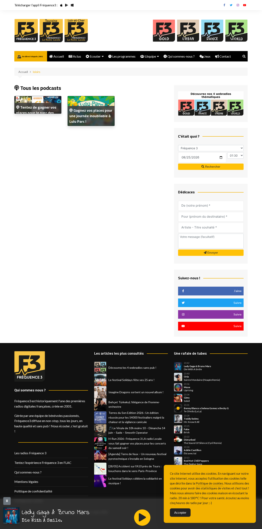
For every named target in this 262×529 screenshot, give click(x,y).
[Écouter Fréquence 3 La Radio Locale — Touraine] (51, 30)
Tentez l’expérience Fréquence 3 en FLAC (42, 462)
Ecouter (95, 56)
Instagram (238, 5)
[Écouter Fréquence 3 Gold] (164, 30)
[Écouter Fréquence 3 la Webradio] (26, 30)
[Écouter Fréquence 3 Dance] (212, 30)
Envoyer (212, 252)
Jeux (206, 56)
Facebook (224, 5)
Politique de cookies (209, 483)
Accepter (180, 512)
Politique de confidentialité (33, 491)
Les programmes (124, 56)
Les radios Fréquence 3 (30, 453)
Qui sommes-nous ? (181, 56)
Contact (225, 56)
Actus (76, 56)
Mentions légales (26, 481)
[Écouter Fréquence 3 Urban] (188, 30)
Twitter (231, 5)
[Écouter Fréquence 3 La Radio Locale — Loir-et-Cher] (76, 30)
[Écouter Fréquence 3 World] (236, 30)
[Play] (142, 517)
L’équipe (150, 56)
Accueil (58, 56)
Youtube (245, 5)
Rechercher (212, 166)
